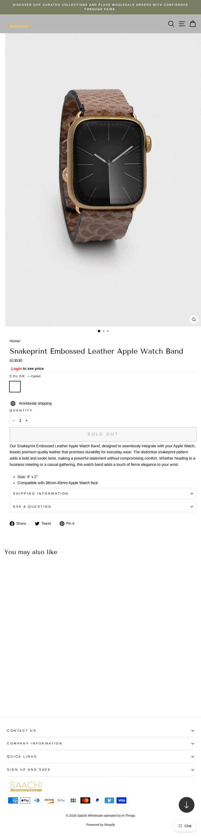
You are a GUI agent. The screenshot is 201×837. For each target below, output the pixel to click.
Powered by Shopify (100, 825)
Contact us (21, 730)
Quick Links (22, 756)
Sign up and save (29, 769)
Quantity (21, 410)
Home (14, 341)
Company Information (35, 743)
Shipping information (41, 493)
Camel (15, 386)
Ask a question (32, 506)
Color (25, 376)
